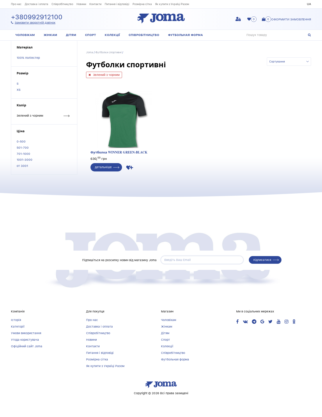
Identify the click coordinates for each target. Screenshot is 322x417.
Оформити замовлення (291, 19)
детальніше (103, 167)
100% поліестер (28, 57)
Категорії (18, 326)
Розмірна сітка (142, 4)
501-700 (23, 147)
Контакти (95, 4)
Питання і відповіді (117, 4)
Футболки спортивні (108, 52)
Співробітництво (62, 4)
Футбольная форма (185, 35)
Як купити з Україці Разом (172, 4)
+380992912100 (36, 17)
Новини (81, 4)
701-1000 (23, 153)
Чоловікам (25, 35)
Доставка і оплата (36, 4)
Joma (89, 52)
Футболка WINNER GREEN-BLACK (118, 152)
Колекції (112, 35)
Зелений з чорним (30, 115)
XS (19, 89)
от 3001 (22, 166)
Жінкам (50, 35)
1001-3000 (24, 159)
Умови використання (26, 333)
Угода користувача (25, 339)
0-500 (21, 141)
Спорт (90, 35)
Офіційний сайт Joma (26, 346)
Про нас (16, 4)
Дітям (71, 35)
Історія (16, 320)
